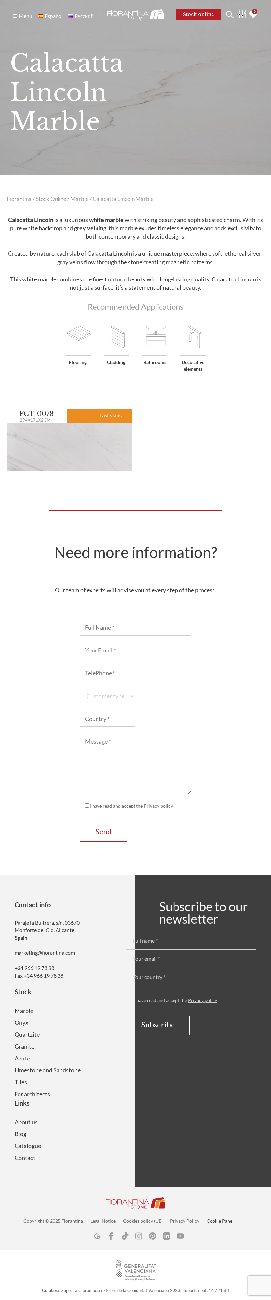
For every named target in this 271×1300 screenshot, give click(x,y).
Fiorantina (19, 199)
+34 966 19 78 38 (34, 968)
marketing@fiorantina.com (45, 952)
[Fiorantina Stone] (135, 14)
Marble (79, 199)
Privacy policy (158, 806)
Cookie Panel (220, 1221)
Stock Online (51, 199)
